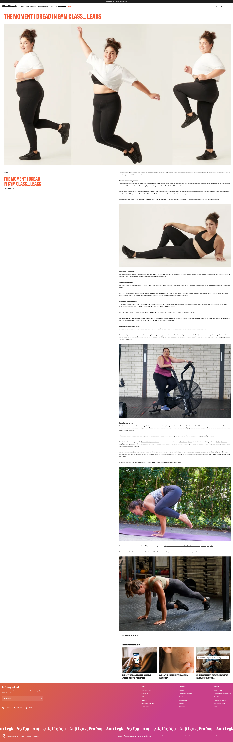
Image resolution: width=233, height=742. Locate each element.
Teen (51, 6)
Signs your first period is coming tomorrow (173, 676)
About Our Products (220, 700)
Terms (22, 736)
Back (6, 172)
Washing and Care (219, 703)
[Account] (226, 6)
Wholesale (182, 707)
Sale (69, 6)
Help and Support (147, 690)
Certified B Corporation (185, 693)
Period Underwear (31, 6)
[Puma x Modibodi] (61, 6)
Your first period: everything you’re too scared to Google (212, 676)
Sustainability (183, 700)
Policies (28, 736)
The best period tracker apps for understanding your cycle (136, 676)
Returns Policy (146, 707)
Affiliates (181, 703)
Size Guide (217, 697)
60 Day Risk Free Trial (148, 703)
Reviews (181, 690)
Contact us (145, 693)
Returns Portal (146, 710)
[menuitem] (61, 6)
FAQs (143, 697)
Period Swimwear (43, 6)
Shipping (144, 700)
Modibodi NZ (10, 736)
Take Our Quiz (218, 690)
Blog (215, 707)
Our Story (182, 697)
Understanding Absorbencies (222, 693)
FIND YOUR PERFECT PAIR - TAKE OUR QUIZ (116, 1)
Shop (21, 6)
